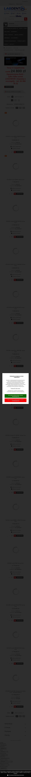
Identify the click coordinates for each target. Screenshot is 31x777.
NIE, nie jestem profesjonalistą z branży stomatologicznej (15, 400)
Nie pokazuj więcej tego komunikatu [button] (16, 775)
